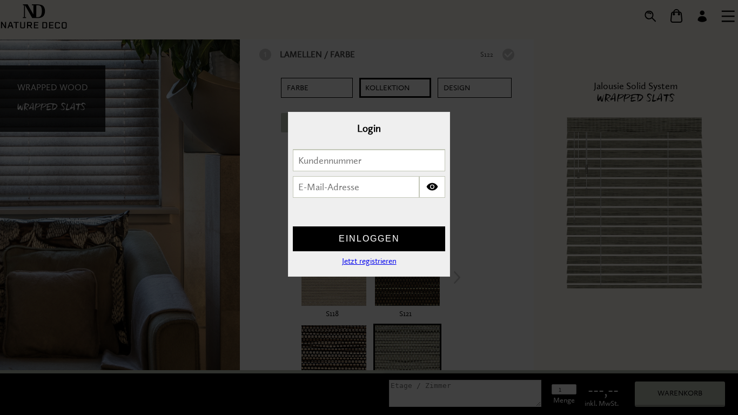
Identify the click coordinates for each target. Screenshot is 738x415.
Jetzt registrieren (369, 261)
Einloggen (369, 238)
